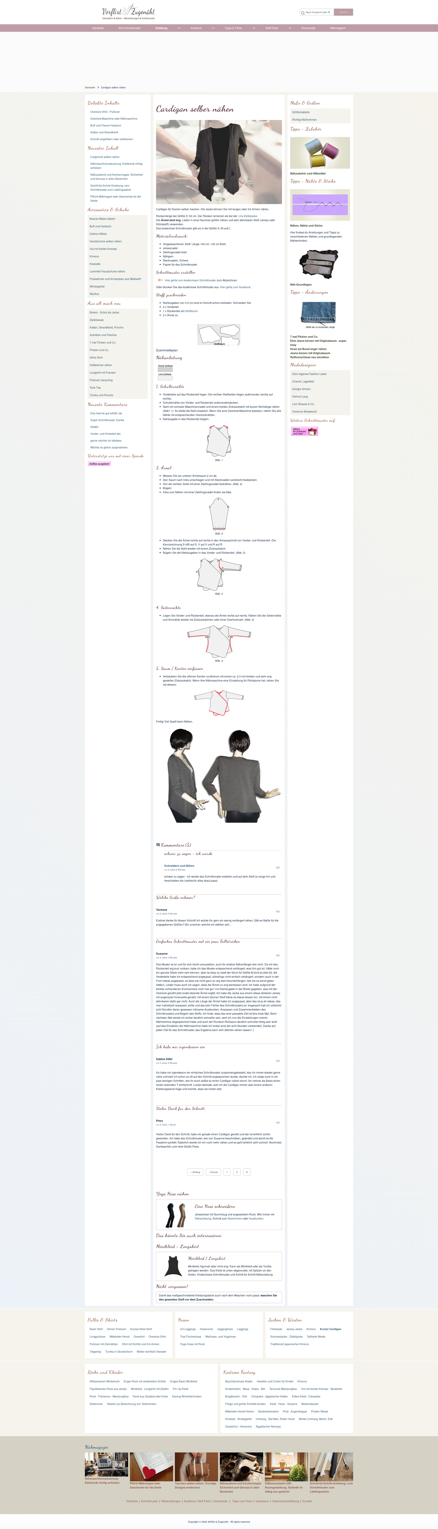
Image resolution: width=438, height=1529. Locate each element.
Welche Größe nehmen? (175, 897)
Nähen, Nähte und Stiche (306, 225)
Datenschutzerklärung (285, 1501)
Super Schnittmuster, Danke (107, 420)
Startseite (90, 87)
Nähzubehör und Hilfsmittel (308, 173)
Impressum (262, 1501)
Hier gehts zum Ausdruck (235, 287)
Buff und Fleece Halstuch (105, 125)
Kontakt (307, 1501)
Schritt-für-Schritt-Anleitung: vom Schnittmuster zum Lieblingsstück (110, 188)
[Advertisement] (219, 57)
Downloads (221, 1501)
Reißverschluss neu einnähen (309, 357)
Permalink (223, 868)
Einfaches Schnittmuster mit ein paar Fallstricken (198, 941)
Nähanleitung (203, 1218)
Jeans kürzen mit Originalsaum (310, 353)
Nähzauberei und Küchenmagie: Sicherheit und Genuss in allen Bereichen (116, 177)
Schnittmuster (149, 1501)
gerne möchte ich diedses (105, 440)
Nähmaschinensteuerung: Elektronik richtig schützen (102, 1481)
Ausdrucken (256, 1218)
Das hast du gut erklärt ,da (106, 413)
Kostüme (189, 1501)
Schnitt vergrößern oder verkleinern (111, 139)
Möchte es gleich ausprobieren (109, 447)
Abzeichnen (235, 1218)
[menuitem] (98, 28)
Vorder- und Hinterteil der (105, 434)
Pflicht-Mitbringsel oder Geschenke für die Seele (145, 1485)
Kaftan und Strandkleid (104, 132)
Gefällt (94, 427)
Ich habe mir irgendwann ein (180, 1046)
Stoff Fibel (204, 1501)
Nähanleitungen (171, 1501)
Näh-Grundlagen (301, 284)
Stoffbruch (191, 311)
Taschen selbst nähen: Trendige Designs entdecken (195, 1485)
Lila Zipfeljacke (248, 216)
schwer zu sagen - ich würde (188, 853)
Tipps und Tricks (242, 1501)
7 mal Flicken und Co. (304, 337)
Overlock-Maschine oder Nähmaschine (113, 118)
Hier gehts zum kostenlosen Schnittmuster (190, 280)
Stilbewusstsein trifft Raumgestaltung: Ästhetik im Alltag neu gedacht (283, 1487)
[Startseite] (128, 12)
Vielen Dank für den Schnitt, (181, 1108)
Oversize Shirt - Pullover (105, 112)
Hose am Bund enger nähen (308, 349)
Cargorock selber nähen (105, 157)
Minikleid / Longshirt (207, 1258)
